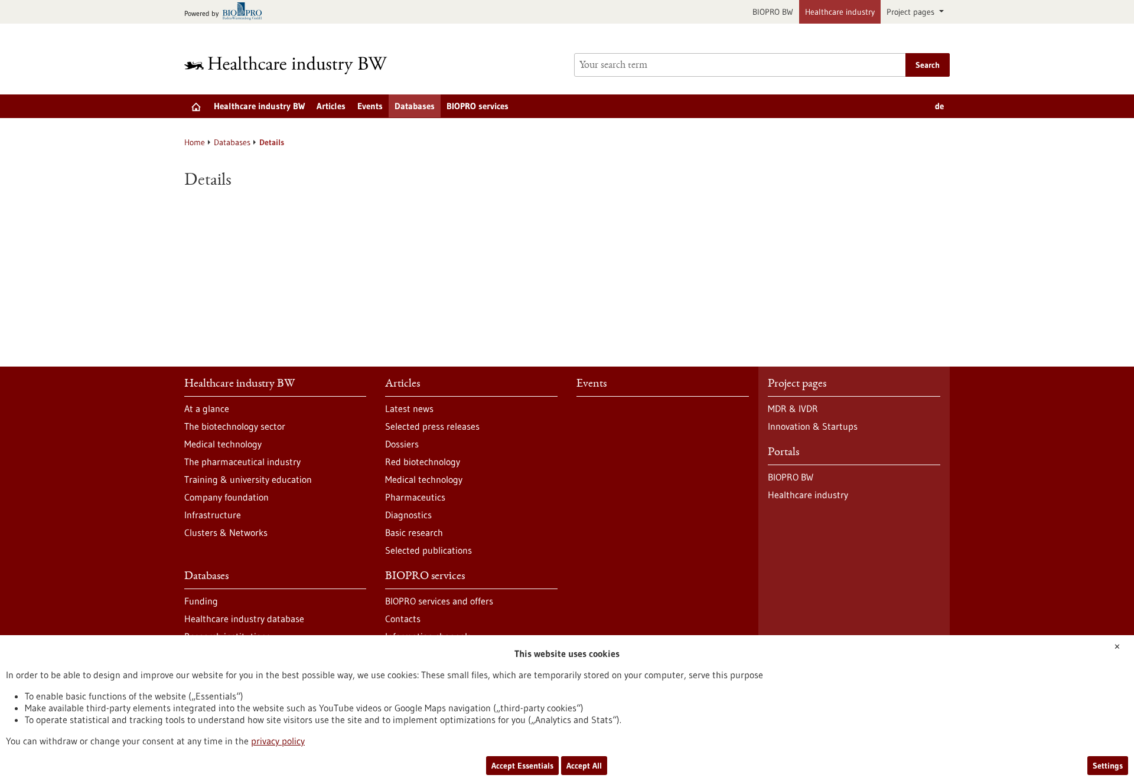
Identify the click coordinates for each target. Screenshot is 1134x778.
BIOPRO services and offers (439, 601)
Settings (1108, 765)
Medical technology (223, 444)
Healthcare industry (840, 11)
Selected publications (428, 550)
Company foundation (226, 497)
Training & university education (248, 479)
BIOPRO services (478, 106)
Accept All (584, 765)
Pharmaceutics (415, 497)
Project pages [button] (912, 11)
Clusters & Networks (226, 532)
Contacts (403, 619)
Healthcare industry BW (259, 106)
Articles (331, 106)
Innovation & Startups (813, 426)
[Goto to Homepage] (293, 65)
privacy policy (278, 741)
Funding (201, 601)
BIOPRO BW (772, 11)
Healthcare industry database (244, 619)
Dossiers (402, 444)
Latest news (409, 408)
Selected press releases (432, 426)
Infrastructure (212, 515)
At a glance (206, 408)
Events (370, 106)
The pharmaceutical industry (242, 462)
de (939, 106)
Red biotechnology (422, 462)
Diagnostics (408, 515)
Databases (415, 106)
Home (194, 142)
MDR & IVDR (793, 408)
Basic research (414, 532)
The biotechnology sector (234, 426)
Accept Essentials (522, 765)
